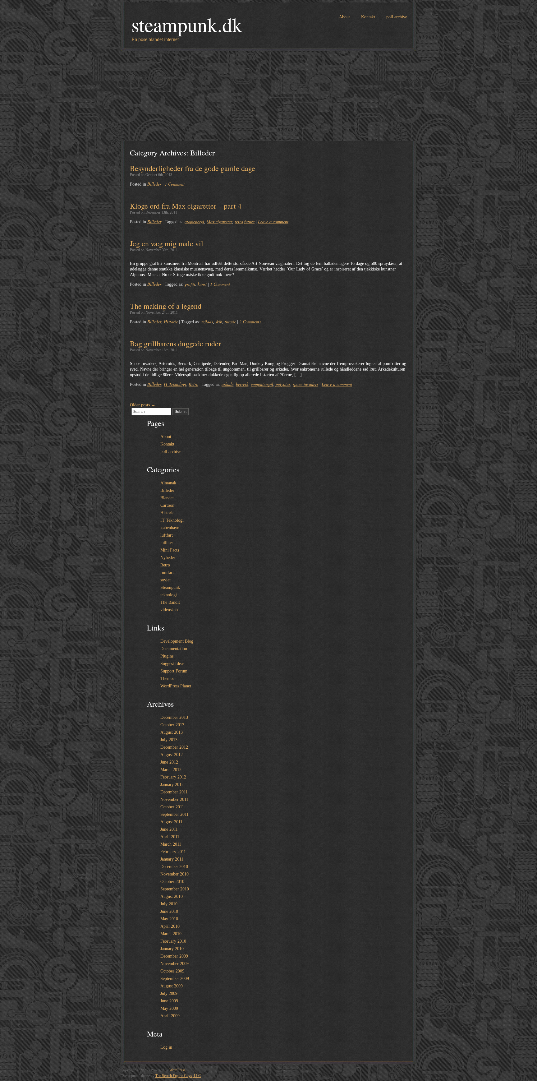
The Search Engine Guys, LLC (178, 1076)
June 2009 (169, 1001)
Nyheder (167, 557)
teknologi (168, 595)
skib (218, 322)
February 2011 (173, 851)
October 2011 (172, 807)
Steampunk (170, 587)
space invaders (305, 384)
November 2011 (174, 799)
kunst (202, 284)
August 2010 (171, 896)
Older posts (142, 405)
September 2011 (174, 814)
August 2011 (171, 822)
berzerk (242, 384)
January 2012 (172, 784)
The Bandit (170, 602)
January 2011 (171, 859)
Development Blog (176, 641)
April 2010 (170, 926)
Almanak (168, 483)
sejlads (207, 322)
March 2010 (170, 933)
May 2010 (169, 919)
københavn (169, 527)
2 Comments (250, 322)
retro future (245, 221)
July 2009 (168, 993)
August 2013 (171, 732)
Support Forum (173, 671)
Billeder (154, 184)
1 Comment (175, 184)
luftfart (166, 535)
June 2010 (169, 911)
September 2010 (174, 889)
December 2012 (174, 747)
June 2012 (169, 762)
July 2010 (168, 904)
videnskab (169, 609)
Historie (171, 322)
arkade (227, 384)
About (344, 17)
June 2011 (169, 829)
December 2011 (174, 792)
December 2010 (174, 866)
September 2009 (174, 978)
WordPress (177, 1070)
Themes (167, 678)
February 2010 (173, 941)
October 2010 (172, 881)
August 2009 (171, 986)
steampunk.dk (186, 24)
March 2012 (170, 769)
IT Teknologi (175, 384)
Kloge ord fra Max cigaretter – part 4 (185, 206)
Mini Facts (169, 550)
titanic (230, 322)
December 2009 (174, 956)
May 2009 (169, 1008)
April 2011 (169, 836)
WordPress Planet (175, 686)
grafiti (190, 284)
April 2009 (170, 1016)
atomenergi (194, 221)
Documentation (173, 648)
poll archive (396, 17)
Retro (193, 384)
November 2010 (174, 874)
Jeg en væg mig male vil (166, 243)
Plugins (166, 656)
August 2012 (171, 754)
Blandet (167, 498)
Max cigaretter (219, 221)
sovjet (165, 580)
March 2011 (170, 844)
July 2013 (168, 739)
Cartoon (167, 505)
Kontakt (368, 17)
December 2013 (174, 717)
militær (166, 542)
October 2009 (172, 971)
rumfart (167, 572)
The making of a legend (165, 306)
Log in (166, 1047)
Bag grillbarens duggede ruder (175, 344)
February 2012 (173, 777)
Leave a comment (273, 221)
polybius (283, 384)
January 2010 (172, 948)
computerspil (262, 384)
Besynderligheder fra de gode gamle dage (192, 168)
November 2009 (174, 963)
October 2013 (172, 725)
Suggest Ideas (172, 663)
